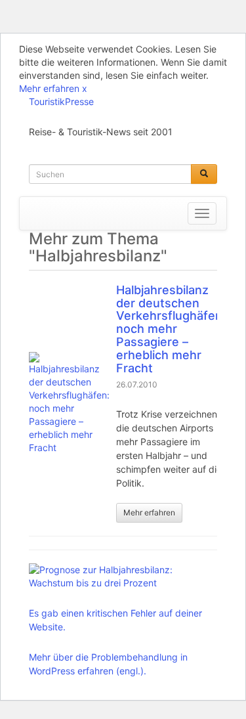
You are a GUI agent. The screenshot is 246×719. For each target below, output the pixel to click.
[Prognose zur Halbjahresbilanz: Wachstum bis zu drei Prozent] (120, 576)
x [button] (84, 88)
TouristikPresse (61, 101)
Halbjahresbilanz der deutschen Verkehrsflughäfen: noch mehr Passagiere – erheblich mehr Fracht (171, 329)
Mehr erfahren (49, 88)
